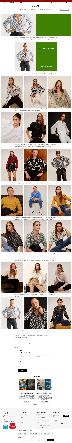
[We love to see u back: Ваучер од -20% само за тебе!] (45, 385)
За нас (21, 414)
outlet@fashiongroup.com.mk (9, 421)
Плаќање (38, 428)
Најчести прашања (40, 414)
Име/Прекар (20, 354)
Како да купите (39, 419)
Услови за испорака (40, 427)
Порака (19, 361)
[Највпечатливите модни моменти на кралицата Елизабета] (27, 385)
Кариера (21, 420)
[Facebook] (55, 423)
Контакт (21, 419)
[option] (36, 1)
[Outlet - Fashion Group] (36, 5)
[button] (64, 9)
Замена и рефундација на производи (43, 425)
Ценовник (21, 422)
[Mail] (29, 352)
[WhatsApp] (24, 352)
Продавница (22, 417)
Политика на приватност (41, 415)
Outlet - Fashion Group (6, 11)
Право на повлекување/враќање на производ (43, 421)
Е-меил (38, 354)
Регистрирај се (57, 2)
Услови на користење (41, 417)
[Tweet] (21, 352)
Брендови (21, 415)
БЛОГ (12, 11)
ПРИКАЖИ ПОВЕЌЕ (27, 401)
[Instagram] (58, 423)
